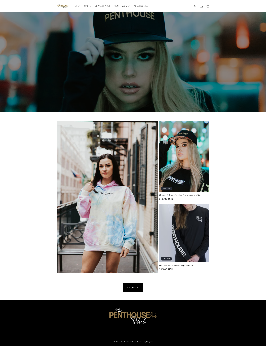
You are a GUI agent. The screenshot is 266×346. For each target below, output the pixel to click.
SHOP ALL (133, 287)
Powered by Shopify (145, 342)
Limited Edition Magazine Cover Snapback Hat (180, 195)
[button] (196, 6)
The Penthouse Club (128, 342)
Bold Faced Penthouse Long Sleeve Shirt (177, 265)
